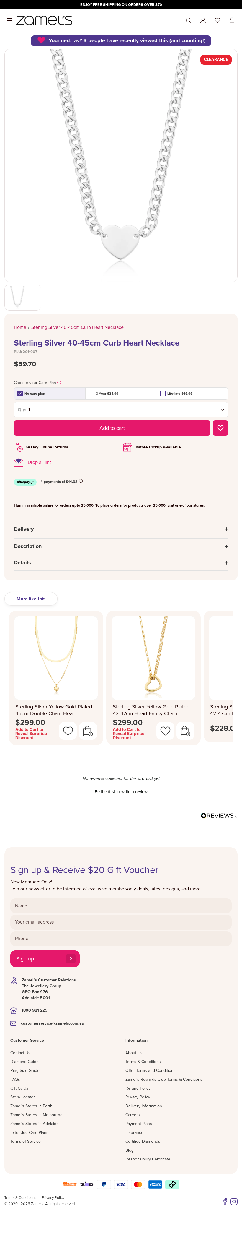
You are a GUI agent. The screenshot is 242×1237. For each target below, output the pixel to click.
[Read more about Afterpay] (81, 481)
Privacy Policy (137, 1097)
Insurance (134, 1132)
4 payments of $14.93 (59, 481)
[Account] (203, 20)
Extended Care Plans (29, 1132)
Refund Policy (138, 1088)
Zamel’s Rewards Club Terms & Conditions (163, 1079)
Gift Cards (19, 1088)
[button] (121, 791)
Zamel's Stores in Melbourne (36, 1114)
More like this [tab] (31, 599)
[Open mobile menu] (9, 20)
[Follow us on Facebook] (225, 1201)
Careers (132, 1114)
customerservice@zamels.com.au (52, 1023)
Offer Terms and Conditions (150, 1070)
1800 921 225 (35, 1010)
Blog (129, 1150)
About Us (134, 1052)
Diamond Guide (24, 1061)
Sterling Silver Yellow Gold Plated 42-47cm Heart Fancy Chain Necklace (151, 710)
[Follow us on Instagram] (234, 1201)
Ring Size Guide (25, 1070)
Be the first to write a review (121, 791)
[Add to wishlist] (220, 428)
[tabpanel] (121, 679)
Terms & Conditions (143, 1061)
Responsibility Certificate (147, 1159)
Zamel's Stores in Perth (31, 1105)
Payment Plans (138, 1123)
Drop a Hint (39, 462)
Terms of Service (25, 1141)
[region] (121, 4)
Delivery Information (143, 1105)
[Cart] (232, 20)
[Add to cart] (88, 731)
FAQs (15, 1079)
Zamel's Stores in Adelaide (34, 1123)
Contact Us (20, 1052)
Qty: (22, 410)
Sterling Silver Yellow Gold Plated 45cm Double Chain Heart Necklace (53, 710)
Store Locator (22, 1097)
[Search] (188, 20)
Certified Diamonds (142, 1141)
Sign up (25, 958)
